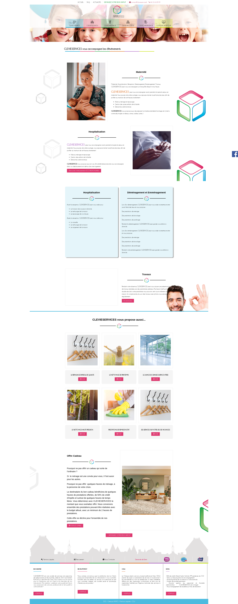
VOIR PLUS (38, 593)
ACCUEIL (80, 2)
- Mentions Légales (124, 601)
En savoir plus (128, 301)
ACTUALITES (97, 2)
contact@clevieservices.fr (139, 2)
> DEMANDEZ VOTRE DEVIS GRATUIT (119, 535)
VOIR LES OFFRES (75, 526)
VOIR (83, 379)
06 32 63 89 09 (155, 2)
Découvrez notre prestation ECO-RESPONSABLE (84, 171)
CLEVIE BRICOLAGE (128, 25)
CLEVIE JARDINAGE (110, 25)
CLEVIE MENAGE (74, 25)
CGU (133, 601)
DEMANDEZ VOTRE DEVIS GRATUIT (115, 2)
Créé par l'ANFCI (113, 601)
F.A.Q (88, 2)
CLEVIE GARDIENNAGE (146, 25)
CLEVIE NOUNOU (92, 25)
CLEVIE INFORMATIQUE (163, 25)
